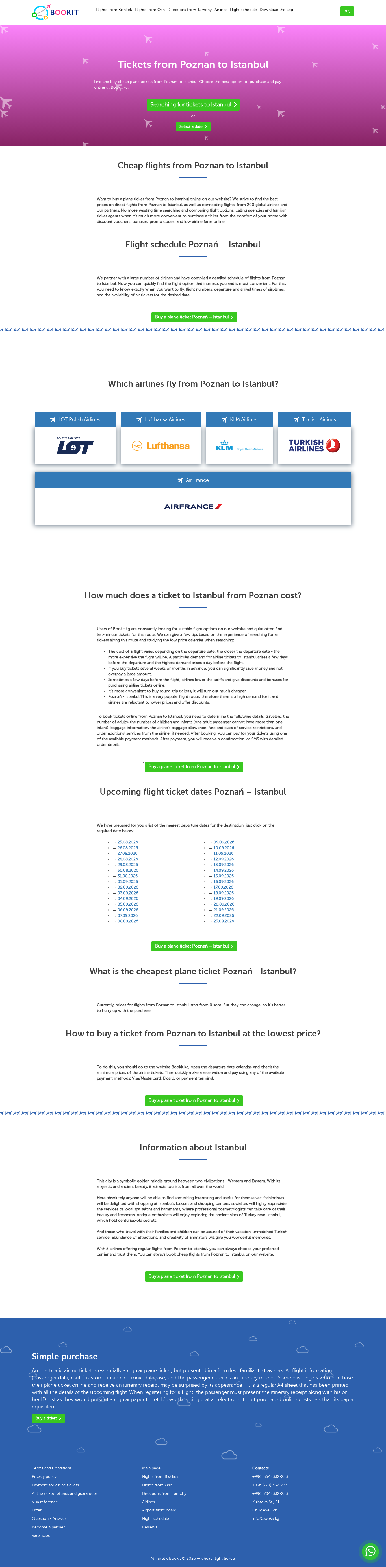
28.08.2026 (128, 859)
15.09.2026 (224, 876)
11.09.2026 (223, 853)
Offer (37, 1510)
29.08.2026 (128, 865)
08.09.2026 (128, 921)
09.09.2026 (224, 842)
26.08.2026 (128, 848)
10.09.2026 (224, 848)
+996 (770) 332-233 (270, 1485)
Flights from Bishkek (114, 10)
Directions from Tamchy (190, 10)
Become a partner (48, 1527)
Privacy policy (44, 1476)
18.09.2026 (224, 893)
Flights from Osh (150, 10)
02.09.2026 (128, 887)
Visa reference (45, 1502)
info (265, 1519)
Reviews (149, 1527)
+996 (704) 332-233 (270, 1493)
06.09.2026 (128, 910)
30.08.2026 (128, 870)
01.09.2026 (128, 882)
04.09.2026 (128, 898)
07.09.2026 (128, 915)
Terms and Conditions (51, 1468)
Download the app (276, 10)
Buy (347, 11)
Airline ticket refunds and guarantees (64, 1493)
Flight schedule (243, 10)
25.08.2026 (128, 842)
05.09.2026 (128, 904)
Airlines (220, 10)
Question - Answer (49, 1519)
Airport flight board (159, 1510)
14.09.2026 (224, 870)
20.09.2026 (224, 904)
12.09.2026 (224, 859)
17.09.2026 (223, 887)
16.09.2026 (224, 882)
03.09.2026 (128, 893)
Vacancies (41, 1535)
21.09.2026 (224, 910)
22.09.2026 (224, 915)
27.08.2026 (127, 853)
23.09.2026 (224, 921)
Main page (151, 1468)
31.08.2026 (128, 876)
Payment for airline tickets (55, 1485)
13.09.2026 (224, 865)
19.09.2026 (224, 898)
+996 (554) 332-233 (270, 1476)
